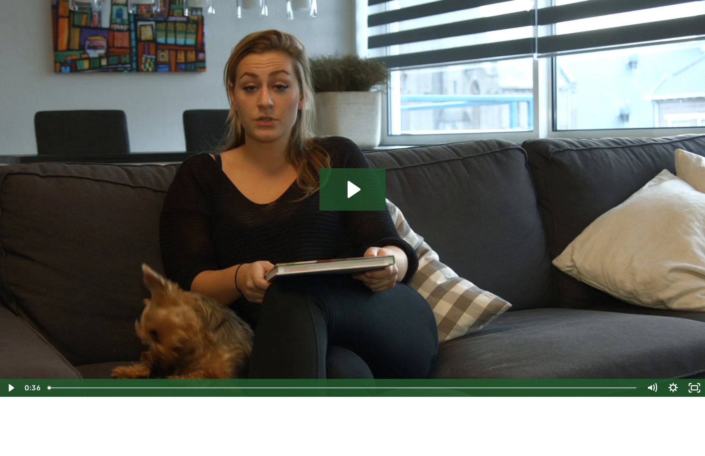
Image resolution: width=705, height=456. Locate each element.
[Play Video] (10, 388)
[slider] (342, 388)
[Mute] (652, 388)
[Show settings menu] (673, 388)
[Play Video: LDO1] (352, 189)
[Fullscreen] (694, 388)
